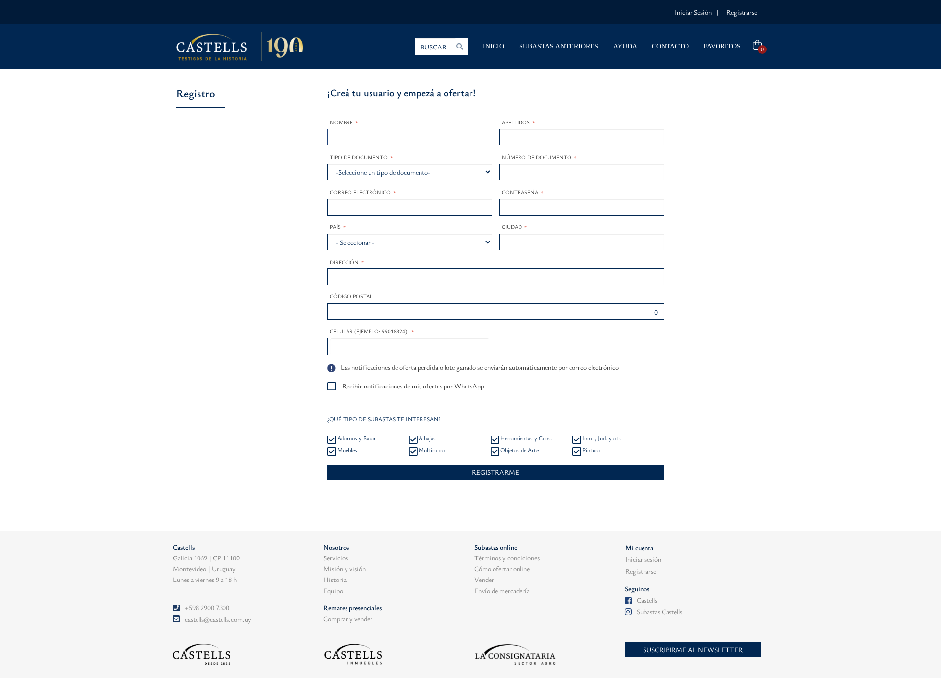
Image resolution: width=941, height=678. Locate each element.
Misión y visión (344, 568)
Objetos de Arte (519, 450)
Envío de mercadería (502, 590)
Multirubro (432, 450)
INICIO (493, 46)
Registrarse (741, 12)
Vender (484, 579)
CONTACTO (670, 46)
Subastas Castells (659, 611)
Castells (647, 600)
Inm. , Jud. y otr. (601, 438)
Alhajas (427, 438)
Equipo (333, 590)
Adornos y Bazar (356, 438)
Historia (335, 579)
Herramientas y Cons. (526, 438)
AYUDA (625, 46)
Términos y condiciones (507, 557)
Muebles (347, 450)
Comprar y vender (347, 618)
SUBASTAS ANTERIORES (558, 46)
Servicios (335, 557)
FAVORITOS (722, 46)
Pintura (591, 450)
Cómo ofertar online (502, 568)
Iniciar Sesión (693, 12)
